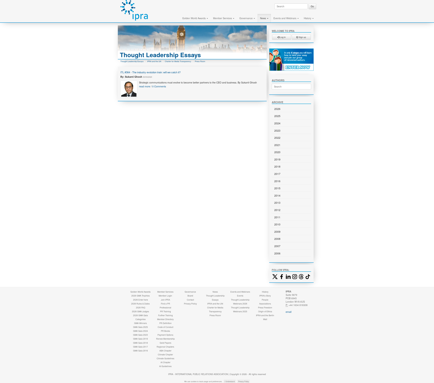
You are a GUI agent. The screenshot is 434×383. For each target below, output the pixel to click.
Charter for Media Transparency (178, 61)
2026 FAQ (140, 307)
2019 (277, 159)
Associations (265, 303)
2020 (277, 152)
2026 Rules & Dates (140, 303)
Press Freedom (265, 307)
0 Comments (159, 86)
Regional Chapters (165, 346)
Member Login (165, 295)
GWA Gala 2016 (140, 350)
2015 (277, 188)
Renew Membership (165, 338)
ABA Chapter (165, 350)
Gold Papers (165, 342)
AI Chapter (165, 362)
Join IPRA (165, 299)
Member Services (223, 18)
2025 (277, 116)
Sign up (302, 37)
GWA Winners (140, 323)
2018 (277, 166)
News (263, 18)
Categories (140, 319)
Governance (246, 18)
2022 (277, 138)
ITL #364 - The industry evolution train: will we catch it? (150, 72)
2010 (277, 224)
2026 (277, 109)
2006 (277, 253)
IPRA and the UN (154, 61)
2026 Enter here (140, 299)
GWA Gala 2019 (140, 338)
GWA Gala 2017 (140, 346)
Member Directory (165, 319)
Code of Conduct (165, 326)
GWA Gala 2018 (140, 342)
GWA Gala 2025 (140, 326)
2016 (277, 181)
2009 (277, 232)
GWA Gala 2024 (140, 330)
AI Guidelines (165, 366)
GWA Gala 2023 (140, 334)
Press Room (200, 61)
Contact (190, 299)
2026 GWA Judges (140, 311)
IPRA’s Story (265, 295)
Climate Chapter (165, 354)
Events (240, 295)
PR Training (165, 311)
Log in (282, 37)
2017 (277, 174)
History (308, 18)
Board (190, 295)
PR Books (165, 330)
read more (144, 86)
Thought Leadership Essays (132, 61)
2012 (277, 210)
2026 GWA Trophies (140, 295)
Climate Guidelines (165, 358)
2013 (277, 203)
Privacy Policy (190, 303)
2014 (277, 195)
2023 (277, 130)
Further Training (165, 315)
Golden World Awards (194, 18)
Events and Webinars (285, 18)
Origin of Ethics (265, 311)
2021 (277, 145)
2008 (277, 239)
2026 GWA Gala (140, 315)
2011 (277, 217)
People (265, 299)
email (288, 311)
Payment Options (165, 334)
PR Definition (165, 323)
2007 (277, 246)
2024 (277, 123)
